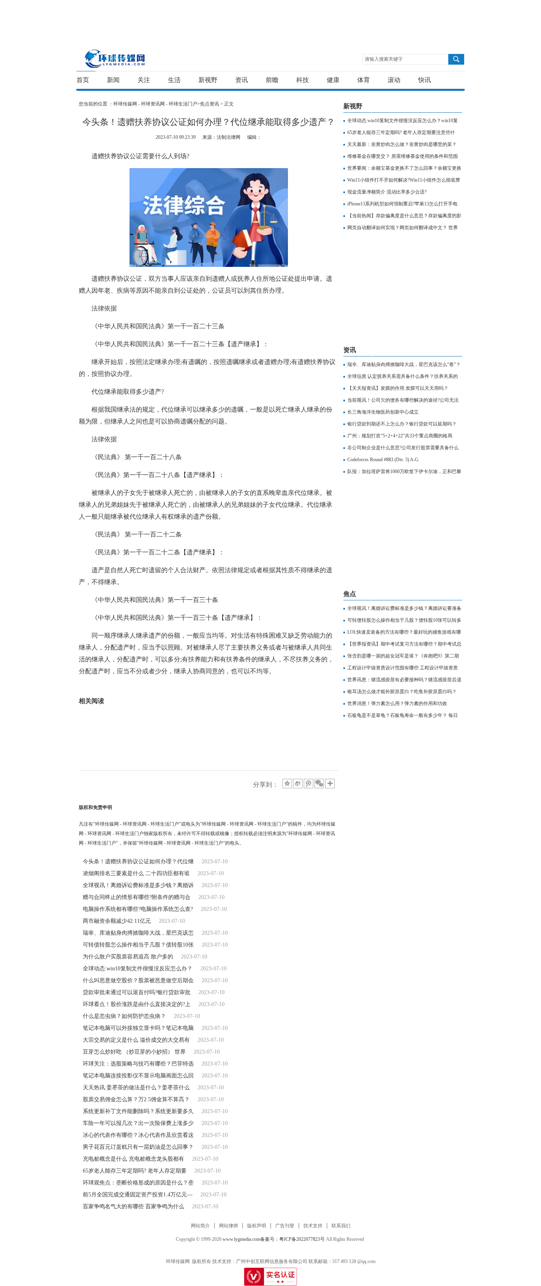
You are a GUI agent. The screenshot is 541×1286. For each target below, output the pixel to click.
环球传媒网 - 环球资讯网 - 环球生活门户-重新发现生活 (115, 58)
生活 (174, 80)
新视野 (207, 80)
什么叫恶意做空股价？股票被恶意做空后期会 (138, 980)
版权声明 (256, 1226)
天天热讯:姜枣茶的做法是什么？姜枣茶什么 (136, 1088)
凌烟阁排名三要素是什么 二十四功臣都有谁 (136, 873)
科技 (302, 80)
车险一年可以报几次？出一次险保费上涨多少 (138, 1123)
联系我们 (341, 1226)
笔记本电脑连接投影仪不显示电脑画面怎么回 (138, 1076)
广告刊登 (284, 1226)
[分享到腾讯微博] (308, 783)
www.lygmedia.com (241, 1239)
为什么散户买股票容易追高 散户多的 (128, 957)
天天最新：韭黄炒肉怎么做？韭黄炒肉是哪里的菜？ (402, 144)
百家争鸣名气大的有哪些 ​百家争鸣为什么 (133, 1206)
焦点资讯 (209, 104)
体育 (363, 80)
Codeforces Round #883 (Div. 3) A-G (383, 459)
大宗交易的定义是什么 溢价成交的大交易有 (136, 1040)
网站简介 (200, 1226)
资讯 (241, 80)
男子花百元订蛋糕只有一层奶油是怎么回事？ (138, 1147)
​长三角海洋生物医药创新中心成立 (383, 412)
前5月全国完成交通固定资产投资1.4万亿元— (137, 1195)
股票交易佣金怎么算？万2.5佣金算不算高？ (136, 1099)
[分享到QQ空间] (287, 783)
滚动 (394, 80)
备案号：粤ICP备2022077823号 (292, 1239)
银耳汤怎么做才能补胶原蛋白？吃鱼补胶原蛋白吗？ (402, 691)
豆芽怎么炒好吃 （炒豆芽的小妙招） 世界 (134, 1052)
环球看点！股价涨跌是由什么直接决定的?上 (136, 1004)
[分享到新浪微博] (298, 783)
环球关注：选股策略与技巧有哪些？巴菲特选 (138, 1064)
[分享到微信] (319, 783)
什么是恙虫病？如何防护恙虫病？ (124, 1016)
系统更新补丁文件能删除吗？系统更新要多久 (138, 1111)
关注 (143, 80)
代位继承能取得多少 (199, 689)
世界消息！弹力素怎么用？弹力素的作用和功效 (397, 703)
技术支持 (312, 1226)
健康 (333, 80)
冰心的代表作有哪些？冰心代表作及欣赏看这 (138, 1135)
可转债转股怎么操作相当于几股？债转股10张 (138, 945)
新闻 (113, 80)
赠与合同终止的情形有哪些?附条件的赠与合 (136, 897)
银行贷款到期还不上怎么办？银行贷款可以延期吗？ (402, 424)
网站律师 (228, 1226)
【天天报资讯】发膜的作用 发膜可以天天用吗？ (397, 388)
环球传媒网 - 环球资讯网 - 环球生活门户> (156, 104)
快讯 (424, 80)
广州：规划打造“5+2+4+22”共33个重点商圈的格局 (399, 436)
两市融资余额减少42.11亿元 (117, 921)
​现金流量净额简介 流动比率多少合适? (387, 192)
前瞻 (272, 80)
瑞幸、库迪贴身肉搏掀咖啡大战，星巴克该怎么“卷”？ (404, 364)
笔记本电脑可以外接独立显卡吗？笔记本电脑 (138, 1028)
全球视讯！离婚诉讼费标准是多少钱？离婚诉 (138, 885)
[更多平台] (330, 784)
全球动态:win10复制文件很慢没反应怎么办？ (137, 969)
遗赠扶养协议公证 (143, 689)
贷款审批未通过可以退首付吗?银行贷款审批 (136, 992)
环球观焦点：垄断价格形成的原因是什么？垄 (138, 1183)
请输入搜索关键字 (384, 59)
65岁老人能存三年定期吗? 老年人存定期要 (135, 1171)
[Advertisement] (268, 18)
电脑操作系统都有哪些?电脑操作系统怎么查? (138, 909)
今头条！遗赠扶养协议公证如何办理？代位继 (138, 861)
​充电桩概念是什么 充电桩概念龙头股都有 (133, 1159)
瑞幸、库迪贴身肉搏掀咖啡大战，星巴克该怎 (138, 933)
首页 (82, 80)
